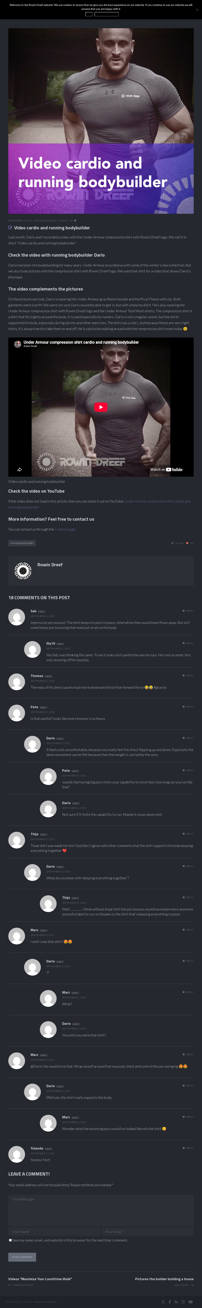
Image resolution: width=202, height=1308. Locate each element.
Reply (190, 610)
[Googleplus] (101, 1302)
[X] (163, 1302)
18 (71, 220)
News (63, 220)
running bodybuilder (22, 543)
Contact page (65, 529)
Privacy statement (45, 1302)
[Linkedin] (176, 1302)
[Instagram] (183, 1302)
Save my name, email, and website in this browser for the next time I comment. (70, 1240)
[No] (197, 10)
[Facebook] (170, 1302)
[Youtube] (190, 1302)
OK (89, 14)
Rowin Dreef (47, 220)
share (179, 543)
